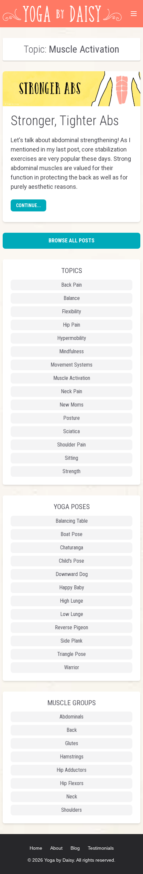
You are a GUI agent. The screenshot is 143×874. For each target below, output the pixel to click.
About (56, 848)
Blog (75, 848)
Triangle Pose (71, 654)
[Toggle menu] (133, 13)
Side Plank (71, 641)
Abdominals (71, 717)
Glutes (71, 743)
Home (36, 848)
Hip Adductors (71, 770)
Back (72, 730)
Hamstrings (71, 756)
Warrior (71, 667)
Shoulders (71, 810)
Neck (71, 796)
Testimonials (101, 848)
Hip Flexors (71, 783)
